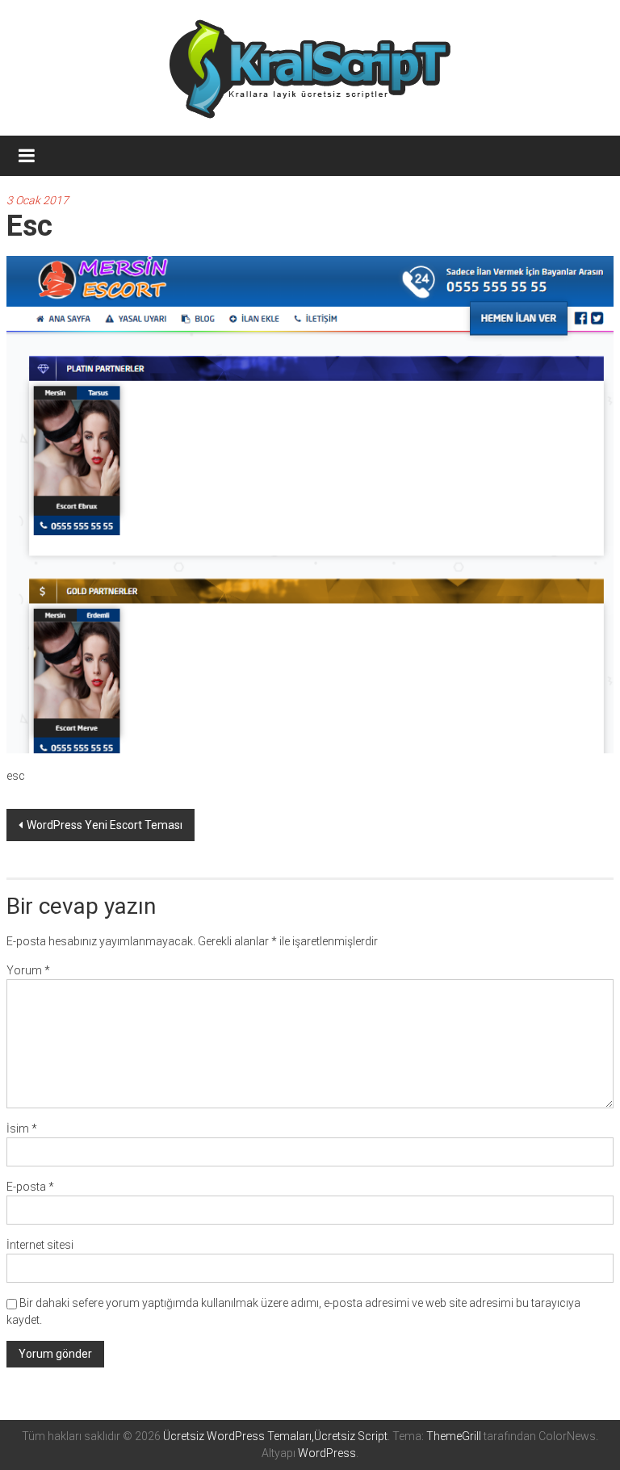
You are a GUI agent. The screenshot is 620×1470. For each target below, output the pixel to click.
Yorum (28, 970)
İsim (21, 1128)
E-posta (30, 1186)
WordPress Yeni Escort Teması (104, 825)
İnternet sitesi (39, 1244)
